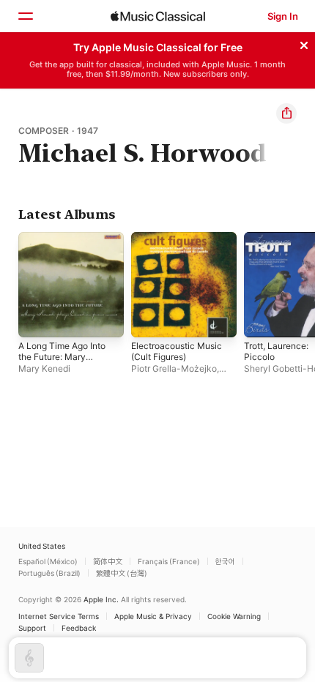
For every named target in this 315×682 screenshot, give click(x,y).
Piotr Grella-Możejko (174, 368)
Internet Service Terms (58, 616)
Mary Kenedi (44, 368)
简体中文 (107, 561)
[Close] (304, 43)
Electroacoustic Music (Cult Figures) (176, 351)
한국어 (225, 561)
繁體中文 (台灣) (121, 573)
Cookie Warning (234, 616)
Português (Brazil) (49, 573)
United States (41, 546)
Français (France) (169, 561)
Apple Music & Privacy (153, 616)
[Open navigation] (25, 16)
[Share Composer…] (286, 113)
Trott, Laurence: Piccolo (276, 351)
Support (32, 628)
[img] (158, 16)
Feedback (79, 628)
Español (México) (48, 561)
